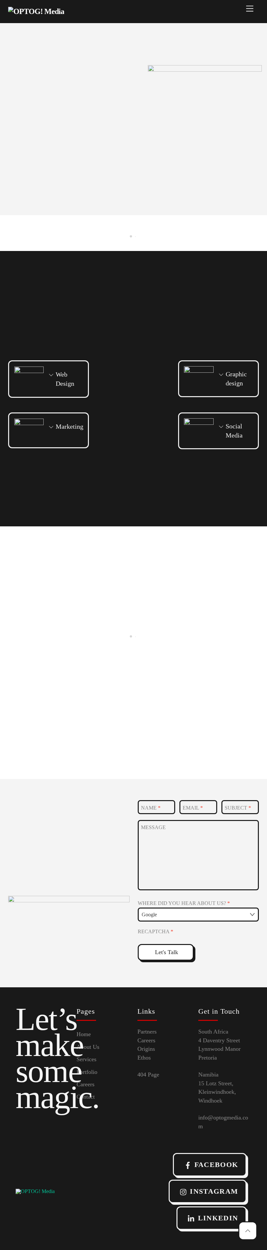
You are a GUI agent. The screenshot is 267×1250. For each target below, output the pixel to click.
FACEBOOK (216, 1164)
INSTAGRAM (214, 1191)
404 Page (148, 1074)
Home (84, 1034)
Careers (85, 1084)
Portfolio (87, 1072)
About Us (88, 1047)
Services (86, 1059)
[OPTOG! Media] (36, 11)
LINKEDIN (218, 1218)
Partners (147, 1031)
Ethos (144, 1057)
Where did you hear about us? (184, 903)
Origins (146, 1049)
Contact (86, 1096)
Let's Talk (166, 952)
